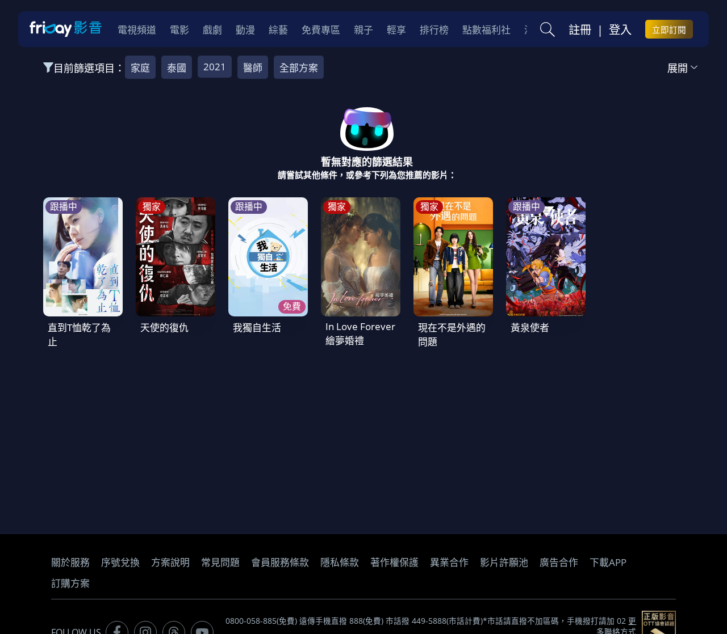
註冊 (580, 29)
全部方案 (298, 67)
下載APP (608, 562)
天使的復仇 (164, 327)
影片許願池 (504, 562)
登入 (620, 29)
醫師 (252, 67)
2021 (214, 66)
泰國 (176, 67)
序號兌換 (120, 562)
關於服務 (70, 562)
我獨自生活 (257, 327)
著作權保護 (394, 562)
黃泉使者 (530, 327)
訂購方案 (70, 583)
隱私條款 (339, 562)
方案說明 (170, 562)
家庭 (140, 67)
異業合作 (449, 562)
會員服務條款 (280, 562)
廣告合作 (559, 562)
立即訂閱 (669, 29)
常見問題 (220, 562)
